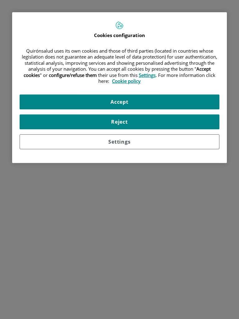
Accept (119, 101)
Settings (119, 141)
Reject (119, 121)
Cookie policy (126, 81)
